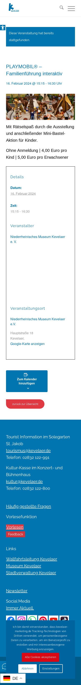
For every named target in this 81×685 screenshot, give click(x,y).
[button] (2, 27)
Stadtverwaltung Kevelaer (31, 572)
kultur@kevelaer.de (24, 481)
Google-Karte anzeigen (27, 343)
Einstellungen (51, 668)
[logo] (33, 8)
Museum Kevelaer (23, 565)
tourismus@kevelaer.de (28, 450)
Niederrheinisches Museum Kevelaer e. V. (37, 239)
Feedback (15, 534)
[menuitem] (59, 8)
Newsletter (16, 590)
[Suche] (59, 8)
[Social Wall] (5, 666)
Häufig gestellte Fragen (28, 506)
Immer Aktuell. (20, 608)
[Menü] (69, 8)
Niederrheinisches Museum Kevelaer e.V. (37, 321)
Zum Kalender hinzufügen (27, 381)
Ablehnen (28, 668)
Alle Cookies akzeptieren (40, 657)
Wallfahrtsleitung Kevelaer (31, 559)
